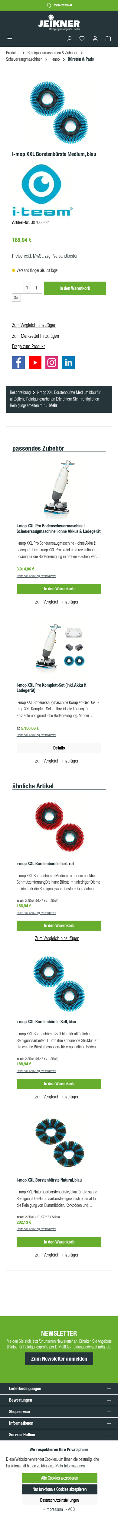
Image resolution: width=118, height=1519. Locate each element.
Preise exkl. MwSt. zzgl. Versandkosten (45, 256)
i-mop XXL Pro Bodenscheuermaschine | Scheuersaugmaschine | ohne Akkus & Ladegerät (58, 528)
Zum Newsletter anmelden (59, 1358)
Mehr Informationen (70, 1465)
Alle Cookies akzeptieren (59, 1478)
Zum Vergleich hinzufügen (34, 325)
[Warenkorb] (108, 39)
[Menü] (9, 39)
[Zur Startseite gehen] (59, 22)
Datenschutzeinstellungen (59, 1500)
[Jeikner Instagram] (53, 363)
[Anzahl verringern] (17, 288)
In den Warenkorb (75, 288)
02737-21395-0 (62, 5)
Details (59, 748)
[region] (59, 113)
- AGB (70, 1509)
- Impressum (53, 1509)
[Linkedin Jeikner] (70, 363)
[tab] (59, 399)
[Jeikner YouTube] (36, 363)
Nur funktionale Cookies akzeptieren (60, 1489)
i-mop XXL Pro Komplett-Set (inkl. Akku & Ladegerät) (52, 688)
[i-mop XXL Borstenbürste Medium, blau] (59, 113)
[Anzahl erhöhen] (36, 288)
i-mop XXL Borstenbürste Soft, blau (46, 1021)
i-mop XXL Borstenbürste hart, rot (45, 863)
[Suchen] (69, 39)
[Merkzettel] (82, 39)
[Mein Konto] (95, 39)
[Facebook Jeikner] (20, 363)
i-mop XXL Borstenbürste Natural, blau (49, 1180)
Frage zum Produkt (28, 346)
